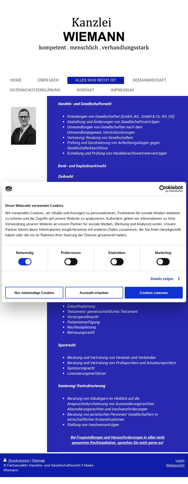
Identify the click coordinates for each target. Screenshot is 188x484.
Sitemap (38, 460)
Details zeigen (162, 279)
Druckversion (19, 460)
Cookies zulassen (154, 292)
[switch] (70, 261)
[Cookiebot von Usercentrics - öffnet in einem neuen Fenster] (163, 188)
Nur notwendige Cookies (34, 292)
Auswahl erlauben (94, 292)
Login (180, 460)
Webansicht (175, 465)
